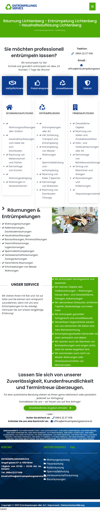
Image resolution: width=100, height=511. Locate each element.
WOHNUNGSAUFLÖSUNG (19, 113)
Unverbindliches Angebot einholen (48, 408)
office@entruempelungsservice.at (73, 421)
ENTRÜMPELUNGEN (49, 113)
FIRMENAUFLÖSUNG (83, 113)
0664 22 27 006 (84, 53)
